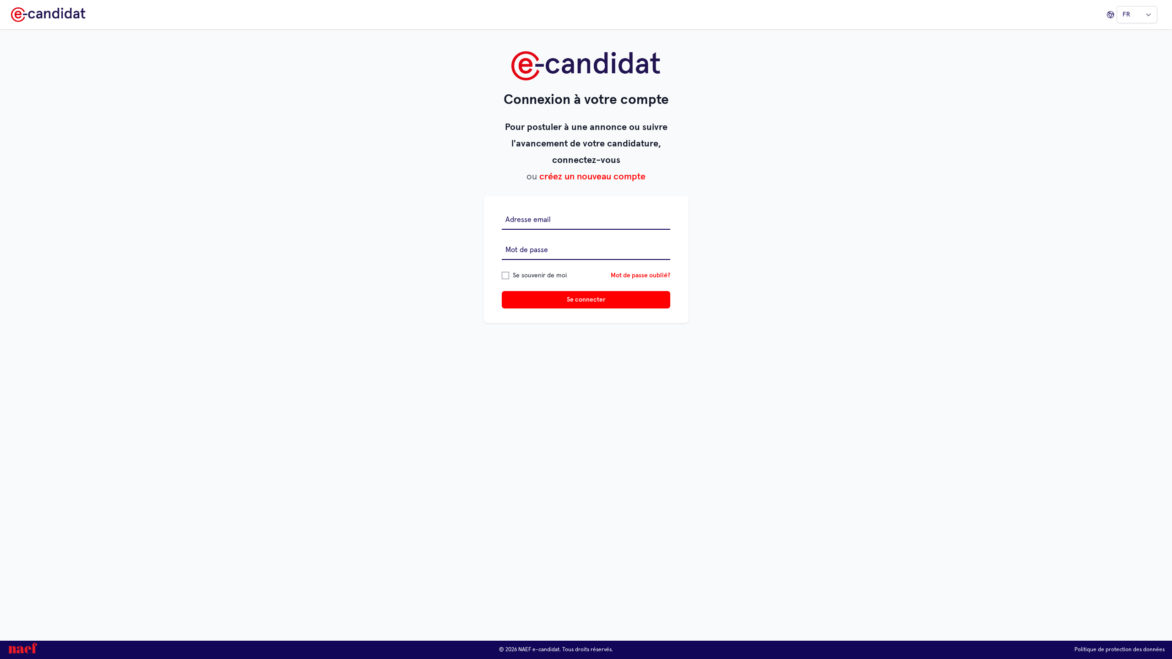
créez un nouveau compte (592, 176)
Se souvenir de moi (540, 275)
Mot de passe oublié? (640, 275)
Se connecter (586, 300)
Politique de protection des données (1119, 650)
